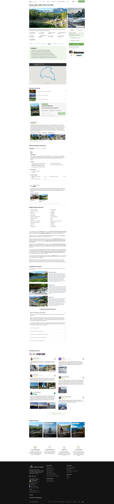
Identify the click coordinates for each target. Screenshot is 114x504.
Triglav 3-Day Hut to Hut (50, 469)
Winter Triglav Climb (49, 470)
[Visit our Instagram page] (32, 476)
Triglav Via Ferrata (69, 472)
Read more (60, 385)
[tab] (72, 30)
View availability (76, 44)
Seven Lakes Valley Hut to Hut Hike (52, 474)
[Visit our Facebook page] (30, 476)
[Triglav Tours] (36, 466)
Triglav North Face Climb (50, 472)
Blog (68, 1)
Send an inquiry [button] (78, 52)
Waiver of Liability (68, 501)
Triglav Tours (36, 501)
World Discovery (39, 497)
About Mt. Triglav (69, 469)
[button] (37, 6)
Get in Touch (81, 1)
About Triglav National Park (71, 468)
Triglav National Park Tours (51, 481)
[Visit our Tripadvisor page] (35, 476)
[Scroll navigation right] (65, 44)
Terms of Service (55, 501)
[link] (36, 484)
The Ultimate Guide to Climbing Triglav (72, 470)
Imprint (79, 501)
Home (40, 1)
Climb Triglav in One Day (50, 468)
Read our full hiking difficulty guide (36, 141)
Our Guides (68, 477)
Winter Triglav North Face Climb (51, 473)
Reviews (50, 501)
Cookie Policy (75, 501)
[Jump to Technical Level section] (65, 32)
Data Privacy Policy (62, 501)
